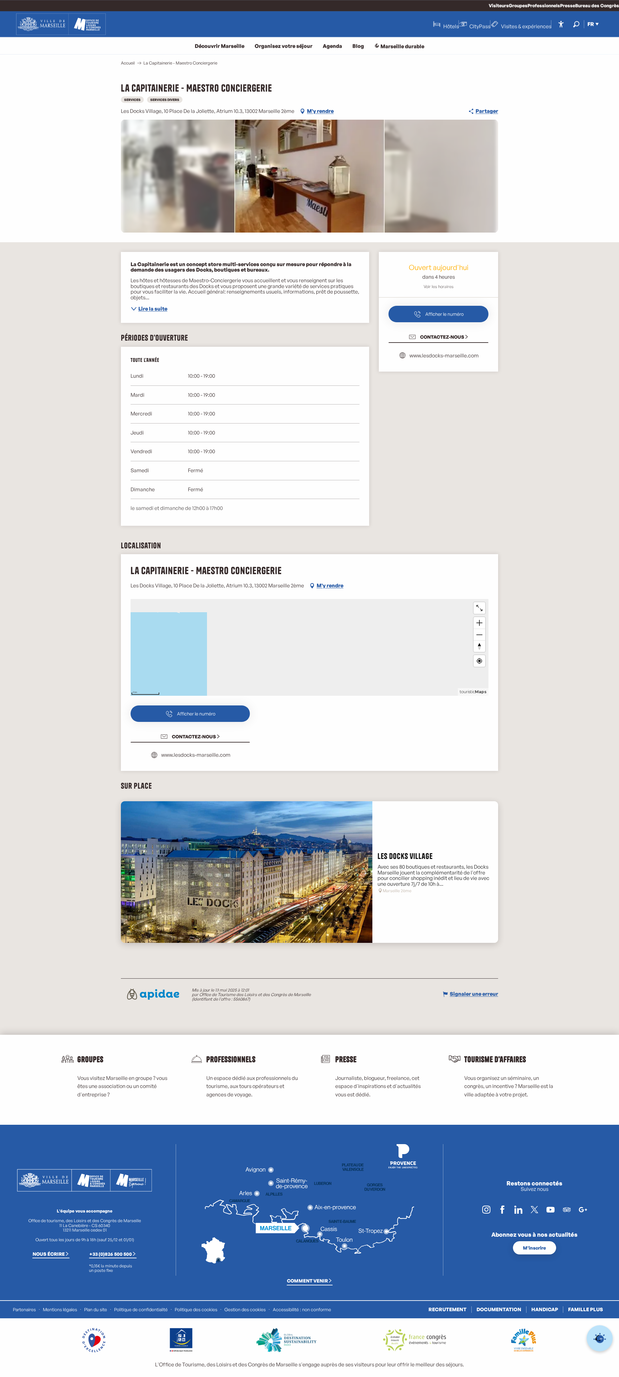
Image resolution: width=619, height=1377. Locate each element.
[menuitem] (61, 24)
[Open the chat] (600, 1338)
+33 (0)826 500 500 (110, 1254)
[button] (576, 24)
